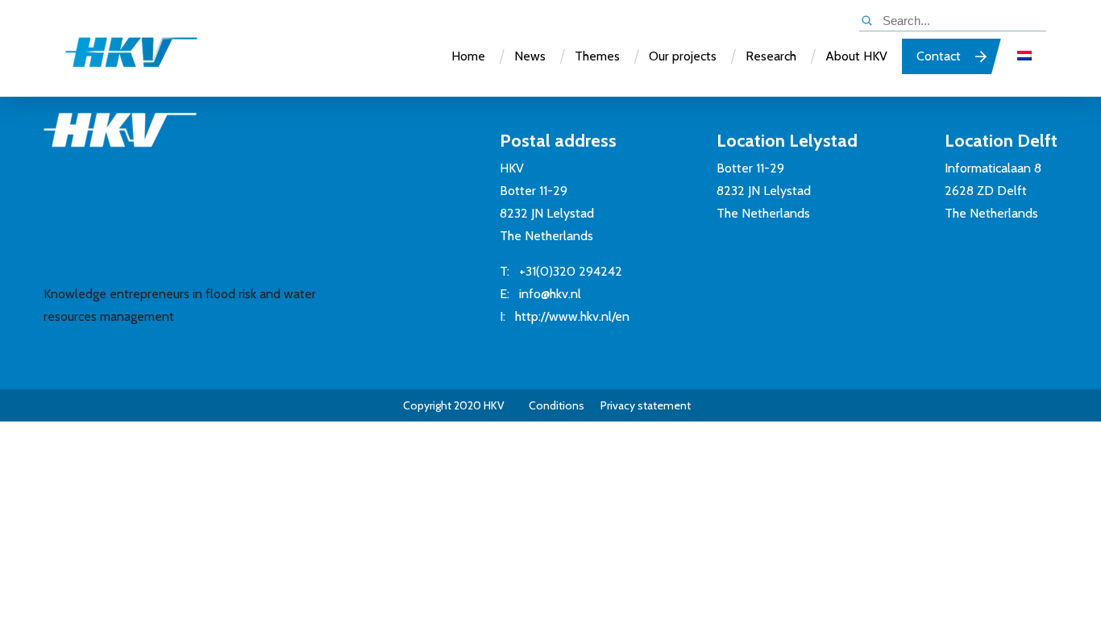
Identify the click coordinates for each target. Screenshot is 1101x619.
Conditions (556, 405)
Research (771, 56)
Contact (938, 56)
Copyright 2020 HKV (454, 405)
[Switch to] (1024, 56)
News (530, 56)
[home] (115, 59)
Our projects (683, 56)
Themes (597, 56)
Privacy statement (645, 405)
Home (468, 56)
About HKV (856, 56)
